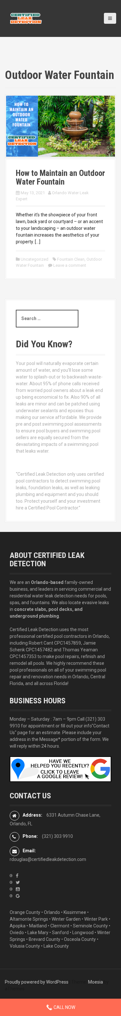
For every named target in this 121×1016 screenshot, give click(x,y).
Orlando (52, 912)
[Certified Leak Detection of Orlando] (26, 18)
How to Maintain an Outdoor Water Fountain (60, 178)
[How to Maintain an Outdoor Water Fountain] (60, 125)
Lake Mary (37, 932)
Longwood (83, 932)
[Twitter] (18, 882)
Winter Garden (66, 919)
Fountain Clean (71, 259)
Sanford (60, 932)
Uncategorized (34, 259)
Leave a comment (69, 265)
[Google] (18, 896)
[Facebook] (17, 875)
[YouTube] (18, 889)
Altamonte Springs (29, 919)
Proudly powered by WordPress (36, 982)
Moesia (95, 982)
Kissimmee (75, 912)
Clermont (59, 925)
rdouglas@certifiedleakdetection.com (48, 859)
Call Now (64, 1007)
